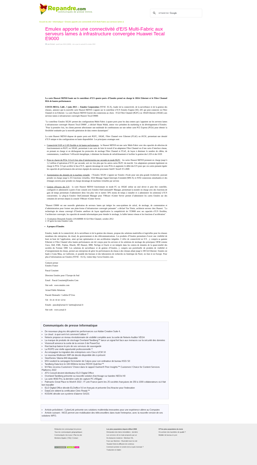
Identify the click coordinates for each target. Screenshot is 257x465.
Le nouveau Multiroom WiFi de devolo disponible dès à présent (75, 355)
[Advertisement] (106, 71)
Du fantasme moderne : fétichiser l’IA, (119, 438)
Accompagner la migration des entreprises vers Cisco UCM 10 (75, 352)
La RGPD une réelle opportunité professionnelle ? (69, 349)
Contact (75, 438)
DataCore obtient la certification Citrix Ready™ (67, 390)
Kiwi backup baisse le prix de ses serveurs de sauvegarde (73, 346)
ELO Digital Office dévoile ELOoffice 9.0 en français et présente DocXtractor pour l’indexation (90, 387)
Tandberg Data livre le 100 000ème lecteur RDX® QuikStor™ (74, 364)
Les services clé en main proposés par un (121, 435)
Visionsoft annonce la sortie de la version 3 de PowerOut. (72, 343)
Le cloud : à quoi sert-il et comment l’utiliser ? (66, 334)
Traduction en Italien (113, 450)
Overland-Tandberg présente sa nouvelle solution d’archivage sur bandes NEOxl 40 (85, 376)
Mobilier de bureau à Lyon (168, 435)
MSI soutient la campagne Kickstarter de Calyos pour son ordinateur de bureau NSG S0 (87, 361)
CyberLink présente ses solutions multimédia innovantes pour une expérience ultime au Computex (112, 409)
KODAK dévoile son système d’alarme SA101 (67, 393)
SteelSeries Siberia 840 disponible (61, 358)
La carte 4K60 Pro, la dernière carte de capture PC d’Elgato (73, 379)
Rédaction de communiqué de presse (67, 429)
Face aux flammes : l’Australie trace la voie (121, 441)
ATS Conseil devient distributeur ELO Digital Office (69, 373)
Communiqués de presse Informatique (70, 325)
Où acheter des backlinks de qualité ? (172, 432)
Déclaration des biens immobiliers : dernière (122, 432)
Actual (52, 44)
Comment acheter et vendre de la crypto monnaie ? (125, 447)
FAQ (69, 438)
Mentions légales (60, 438)
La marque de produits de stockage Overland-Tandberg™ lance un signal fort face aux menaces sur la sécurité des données (105, 340)
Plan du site (78, 435)
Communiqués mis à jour (63, 435)
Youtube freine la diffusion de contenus (120, 444)
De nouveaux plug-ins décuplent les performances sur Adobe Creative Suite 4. (82, 331)
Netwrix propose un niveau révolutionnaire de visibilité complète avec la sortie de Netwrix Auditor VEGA (95, 337)
